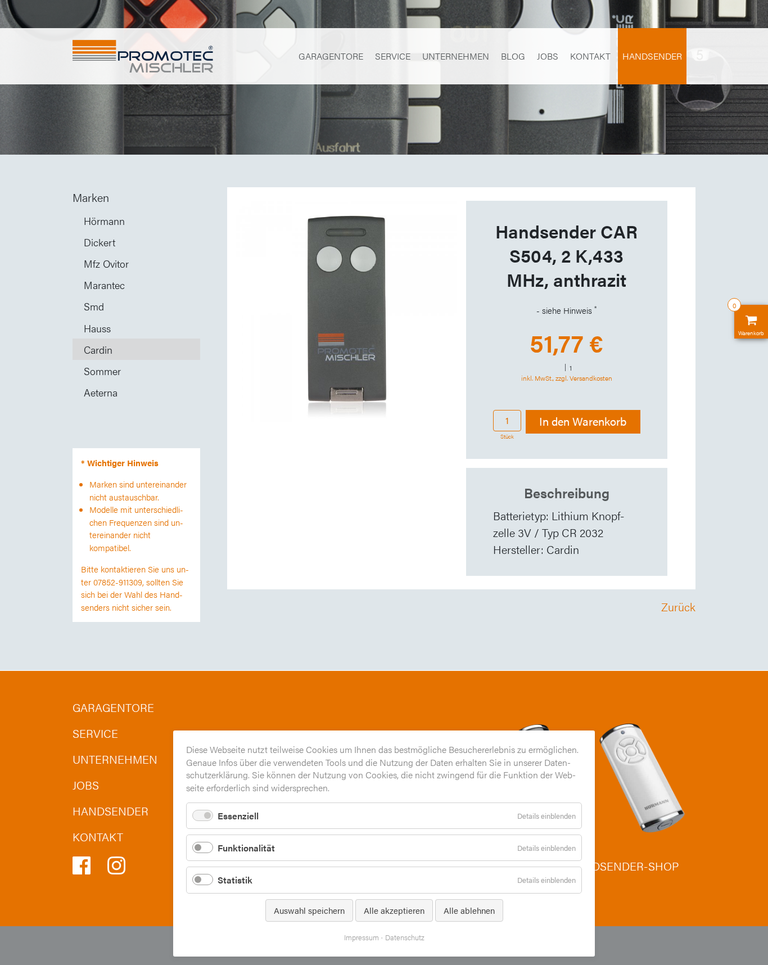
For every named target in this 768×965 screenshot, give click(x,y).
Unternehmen (455, 55)
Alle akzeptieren (394, 910)
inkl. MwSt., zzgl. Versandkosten (566, 378)
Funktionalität (246, 847)
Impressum (361, 937)
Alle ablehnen (469, 910)
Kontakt (590, 55)
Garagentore (331, 55)
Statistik (235, 879)
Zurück (678, 606)
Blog (513, 55)
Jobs (547, 55)
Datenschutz (404, 937)
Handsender (652, 55)
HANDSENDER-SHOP (623, 866)
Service (392, 55)
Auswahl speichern (309, 910)
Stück (507, 436)
